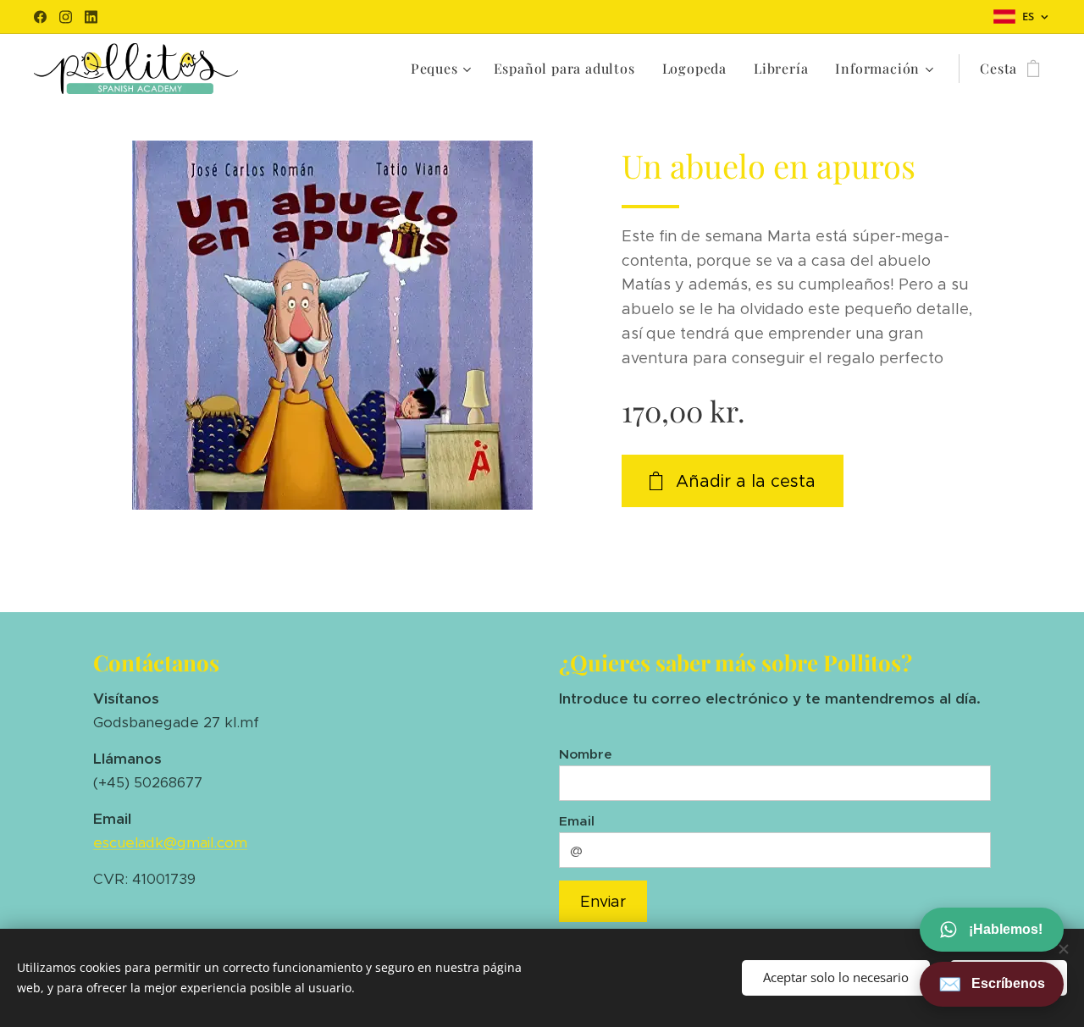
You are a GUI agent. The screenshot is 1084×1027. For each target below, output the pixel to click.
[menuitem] (443, 68)
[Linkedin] (91, 17)
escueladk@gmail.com (170, 842)
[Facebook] (40, 17)
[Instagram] (65, 17)
